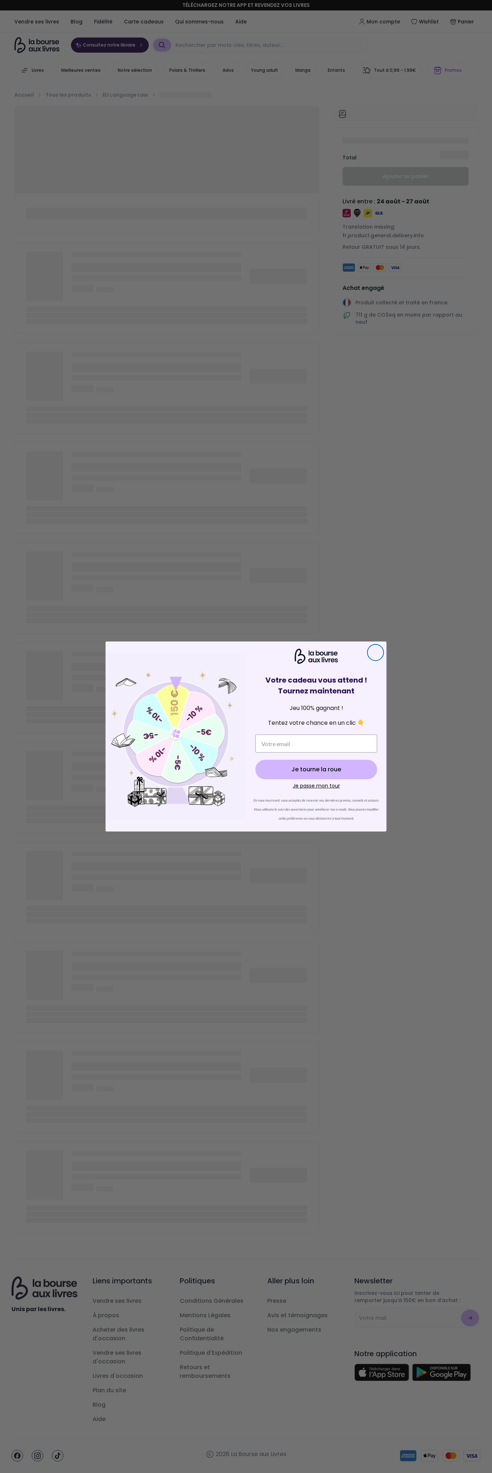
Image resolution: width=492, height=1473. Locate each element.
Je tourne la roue (316, 769)
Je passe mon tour (316, 785)
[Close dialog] (375, 652)
